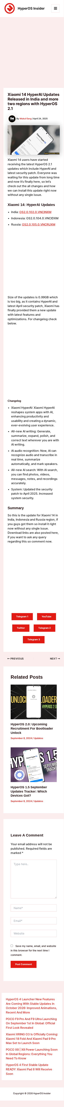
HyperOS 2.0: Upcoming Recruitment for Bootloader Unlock (32, 728)
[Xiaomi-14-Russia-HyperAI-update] (21, 351)
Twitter (21, 628)
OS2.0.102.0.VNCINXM (35, 212)
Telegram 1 (22, 616)
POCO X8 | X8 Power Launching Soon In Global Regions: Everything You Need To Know (32, 1054)
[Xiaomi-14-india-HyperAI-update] (47, 338)
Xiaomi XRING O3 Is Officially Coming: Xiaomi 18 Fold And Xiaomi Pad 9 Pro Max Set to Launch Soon (32, 1038)
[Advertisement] (32, 54)
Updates (38, 738)
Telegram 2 (44, 628)
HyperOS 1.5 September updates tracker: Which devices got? (29, 791)
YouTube (46, 616)
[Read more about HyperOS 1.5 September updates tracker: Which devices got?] (34, 764)
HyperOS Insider (31, 8)
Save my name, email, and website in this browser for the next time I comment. (33, 950)
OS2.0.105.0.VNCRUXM (38, 224)
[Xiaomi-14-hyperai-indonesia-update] (21, 384)
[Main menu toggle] (55, 8)
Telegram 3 (33, 639)
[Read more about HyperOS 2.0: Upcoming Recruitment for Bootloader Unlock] (34, 701)
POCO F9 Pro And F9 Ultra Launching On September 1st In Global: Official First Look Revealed (31, 1023)
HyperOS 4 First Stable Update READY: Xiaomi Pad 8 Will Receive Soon (29, 1069)
